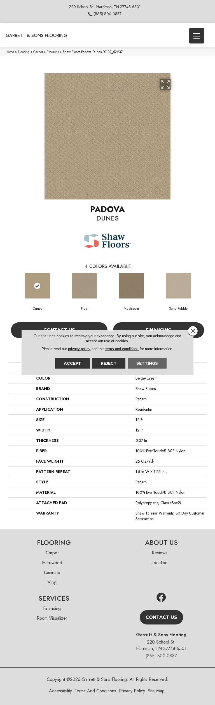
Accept (72, 363)
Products (53, 51)
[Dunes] (37, 286)
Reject (109, 363)
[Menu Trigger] (196, 35)
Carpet (38, 51)
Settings (147, 363)
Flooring (23, 51)
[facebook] (161, 598)
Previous (11, 285)
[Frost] (84, 286)
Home (10, 51)
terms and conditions (122, 348)
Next (204, 285)
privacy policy (79, 348)
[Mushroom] (131, 286)
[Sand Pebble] (178, 286)
